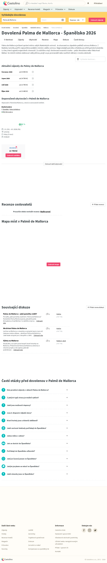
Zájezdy (21, 39)
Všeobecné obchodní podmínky (66, 538)
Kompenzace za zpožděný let (38, 549)
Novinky (5, 549)
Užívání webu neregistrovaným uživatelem (66, 542)
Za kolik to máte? (34, 545)
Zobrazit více (38, 335)
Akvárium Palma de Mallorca (15, 328)
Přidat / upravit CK (61, 548)
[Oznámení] (88, 3)
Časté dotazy (79, 39)
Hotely (4, 534)
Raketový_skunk (61, 341)
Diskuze (71, 9)
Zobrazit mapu (53, 264)
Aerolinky (31, 534)
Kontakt (58, 551)
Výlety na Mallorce (10, 340)
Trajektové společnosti (36, 538)
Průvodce (5, 545)
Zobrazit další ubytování (53, 164)
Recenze (45, 39)
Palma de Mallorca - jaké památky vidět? (20, 314)
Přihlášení (98, 3)
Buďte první (45, 211)
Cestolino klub (60, 530)
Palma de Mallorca (15, 109)
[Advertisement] (53, 184)
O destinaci (8, 39)
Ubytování (33, 39)
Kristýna (59, 314)
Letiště (30, 530)
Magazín (5, 541)
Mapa (56, 39)
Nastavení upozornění (63, 534)
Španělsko (6, 109)
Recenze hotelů (34, 9)
